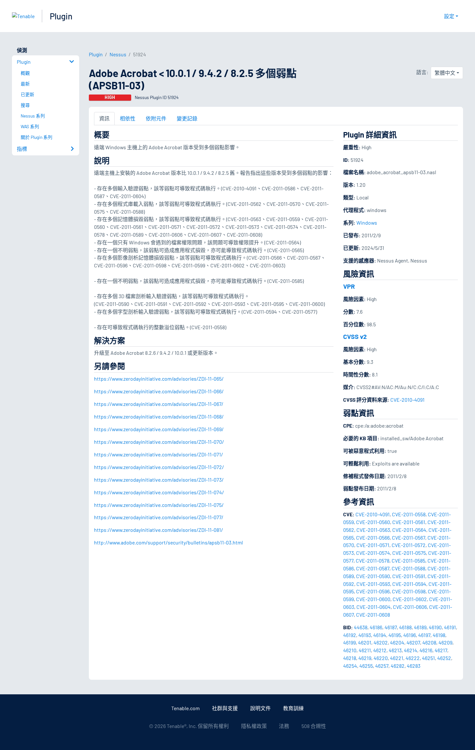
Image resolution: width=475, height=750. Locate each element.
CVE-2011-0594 (409, 584)
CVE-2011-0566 (373, 537)
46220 (381, 658)
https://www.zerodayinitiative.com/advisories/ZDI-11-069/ (159, 429)
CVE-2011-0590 (373, 576)
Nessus (118, 54)
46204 (397, 642)
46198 (439, 635)
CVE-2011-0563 (373, 530)
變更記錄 (187, 118)
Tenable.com (185, 708)
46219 (364, 658)
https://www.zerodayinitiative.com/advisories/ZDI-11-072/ (159, 467)
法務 (284, 726)
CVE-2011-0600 (373, 599)
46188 (405, 627)
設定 (449, 16)
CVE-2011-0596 (373, 591)
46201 (364, 642)
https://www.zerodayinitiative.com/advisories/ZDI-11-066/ (159, 391)
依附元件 (156, 118)
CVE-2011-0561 (408, 522)
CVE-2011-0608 (373, 614)
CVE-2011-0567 (408, 537)
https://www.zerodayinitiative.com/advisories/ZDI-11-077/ (158, 517)
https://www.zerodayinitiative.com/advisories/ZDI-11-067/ (158, 404)
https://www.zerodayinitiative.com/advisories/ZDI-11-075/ (159, 505)
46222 (413, 658)
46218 (349, 658)
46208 (429, 642)
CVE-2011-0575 (409, 553)
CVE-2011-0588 (408, 568)
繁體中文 (445, 73)
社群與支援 (225, 708)
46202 (381, 642)
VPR (349, 286)
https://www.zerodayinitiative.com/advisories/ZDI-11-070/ (159, 442)
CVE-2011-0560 (373, 522)
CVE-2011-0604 (373, 607)
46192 (349, 635)
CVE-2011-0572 (409, 545)
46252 (444, 658)
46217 (441, 650)
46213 (395, 650)
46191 (450, 627)
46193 (364, 635)
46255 (366, 666)
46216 (425, 650)
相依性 (127, 118)
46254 (350, 666)
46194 (379, 635)
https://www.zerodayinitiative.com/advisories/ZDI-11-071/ (158, 454)
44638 (360, 627)
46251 (428, 658)
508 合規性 (313, 726)
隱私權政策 (254, 726)
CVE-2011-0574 (373, 553)
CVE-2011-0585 (408, 560)
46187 (391, 627)
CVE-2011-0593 (373, 584)
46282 (398, 666)
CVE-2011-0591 (408, 576)
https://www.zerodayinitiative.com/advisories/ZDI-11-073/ (159, 479)
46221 (396, 658)
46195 (394, 635)
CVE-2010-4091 (407, 400)
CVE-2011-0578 (372, 560)
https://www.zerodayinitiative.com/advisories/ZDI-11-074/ (159, 492)
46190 (435, 627)
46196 (409, 635)
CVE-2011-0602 (410, 599)
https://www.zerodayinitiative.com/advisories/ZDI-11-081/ (158, 530)
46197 (424, 635)
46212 (379, 650)
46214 (410, 650)
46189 (420, 627)
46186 (376, 627)
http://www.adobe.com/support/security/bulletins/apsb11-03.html (168, 542)
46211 (365, 650)
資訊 (104, 118)
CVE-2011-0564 (409, 530)
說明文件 (260, 708)
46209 (445, 642)
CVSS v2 (355, 336)
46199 (349, 642)
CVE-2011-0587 (372, 568)
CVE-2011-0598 (409, 591)
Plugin (61, 16)
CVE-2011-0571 (372, 545)
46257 (381, 666)
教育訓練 (293, 708)
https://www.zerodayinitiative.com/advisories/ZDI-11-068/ (159, 416)
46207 (413, 642)
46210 (349, 650)
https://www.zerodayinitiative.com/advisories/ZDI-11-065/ (159, 378)
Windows (366, 222)
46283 (413, 666)
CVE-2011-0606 (410, 607)
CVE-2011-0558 (409, 514)
